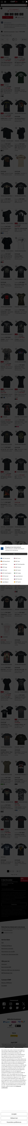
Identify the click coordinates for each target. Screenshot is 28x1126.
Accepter (14, 1114)
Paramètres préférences (14, 1122)
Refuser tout (14, 1118)
